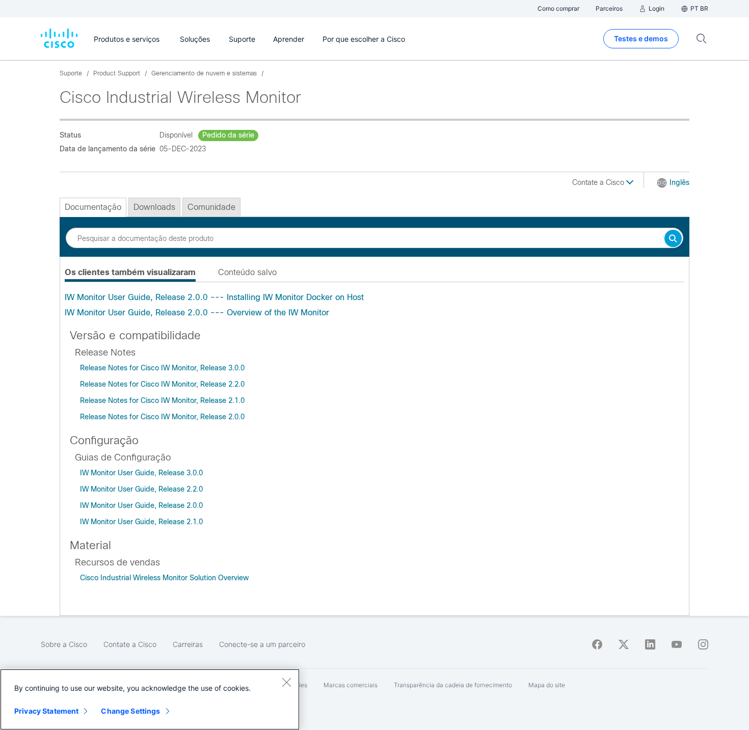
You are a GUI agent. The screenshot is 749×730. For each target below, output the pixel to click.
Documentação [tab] (93, 207)
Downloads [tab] (154, 207)
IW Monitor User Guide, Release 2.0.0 (141, 505)
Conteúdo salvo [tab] (247, 272)
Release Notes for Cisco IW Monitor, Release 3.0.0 (162, 368)
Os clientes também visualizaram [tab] (130, 272)
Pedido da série (228, 135)
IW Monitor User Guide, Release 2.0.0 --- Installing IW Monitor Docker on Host (214, 297)
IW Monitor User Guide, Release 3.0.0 (141, 473)
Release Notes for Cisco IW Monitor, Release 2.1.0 (162, 400)
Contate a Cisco (599, 182)
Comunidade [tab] (211, 207)
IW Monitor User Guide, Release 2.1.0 (141, 522)
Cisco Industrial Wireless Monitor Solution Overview (164, 578)
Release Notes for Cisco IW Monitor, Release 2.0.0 (162, 417)
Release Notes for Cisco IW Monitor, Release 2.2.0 (162, 384)
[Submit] (673, 239)
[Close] (286, 682)
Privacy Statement (46, 711)
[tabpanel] (374, 305)
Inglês (679, 182)
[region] (150, 699)
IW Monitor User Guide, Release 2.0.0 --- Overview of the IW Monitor (197, 312)
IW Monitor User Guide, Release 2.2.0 (141, 489)
